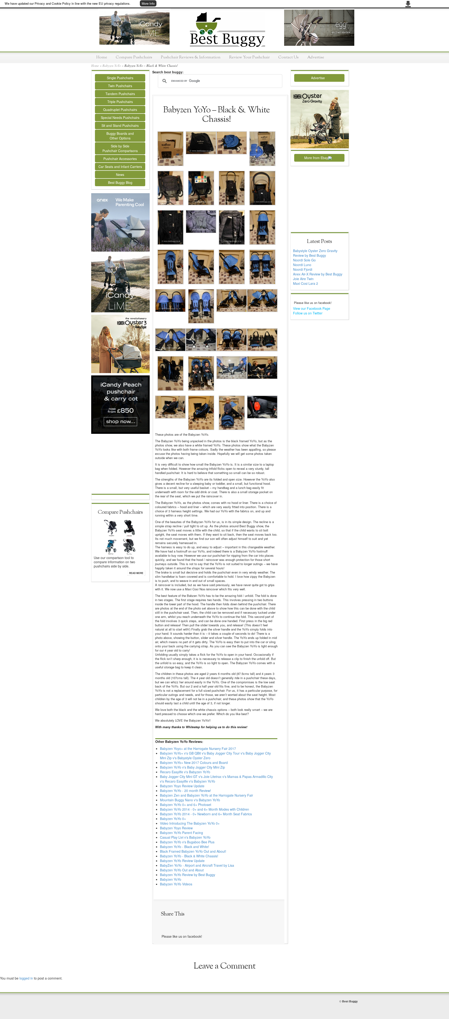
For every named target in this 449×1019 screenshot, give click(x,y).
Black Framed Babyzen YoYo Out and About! (193, 851)
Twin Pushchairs (120, 85)
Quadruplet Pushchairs (120, 109)
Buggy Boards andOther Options (120, 135)
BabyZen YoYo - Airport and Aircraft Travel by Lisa (197, 865)
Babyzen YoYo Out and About (182, 870)
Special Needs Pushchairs (120, 117)
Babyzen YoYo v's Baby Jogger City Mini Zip (192, 767)
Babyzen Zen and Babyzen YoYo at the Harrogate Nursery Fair (206, 795)
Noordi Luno (302, 264)
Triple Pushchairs (120, 101)
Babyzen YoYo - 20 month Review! (185, 790)
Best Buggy (350, 1001)
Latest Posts (319, 242)
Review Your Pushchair (249, 57)
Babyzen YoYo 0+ (173, 818)
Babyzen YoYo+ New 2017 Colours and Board (194, 762)
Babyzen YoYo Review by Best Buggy (187, 874)
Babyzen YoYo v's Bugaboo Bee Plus (187, 842)
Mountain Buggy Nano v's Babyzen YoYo (190, 800)
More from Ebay (316, 157)
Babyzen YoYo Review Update (182, 860)
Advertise (315, 57)
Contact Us (288, 57)
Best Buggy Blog (120, 182)
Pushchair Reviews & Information (191, 57)
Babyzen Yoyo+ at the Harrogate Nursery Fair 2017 (198, 748)
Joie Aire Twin (303, 278)
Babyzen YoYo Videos (176, 884)
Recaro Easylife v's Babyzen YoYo (185, 772)
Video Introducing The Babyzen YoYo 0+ (190, 823)
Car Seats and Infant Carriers (120, 166)
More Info (148, 3)
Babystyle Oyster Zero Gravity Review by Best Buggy (315, 253)
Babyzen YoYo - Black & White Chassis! (189, 856)
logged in (26, 978)
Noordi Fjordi (302, 269)
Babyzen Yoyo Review (176, 828)
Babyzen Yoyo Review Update (182, 786)
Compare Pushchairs (134, 57)
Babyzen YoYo (111, 65)
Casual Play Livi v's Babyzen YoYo (185, 837)
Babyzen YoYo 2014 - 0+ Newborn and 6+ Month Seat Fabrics (206, 814)
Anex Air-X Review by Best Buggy (317, 274)
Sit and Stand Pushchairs (120, 125)
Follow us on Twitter (307, 313)
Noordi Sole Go (304, 260)
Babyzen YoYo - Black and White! (184, 846)
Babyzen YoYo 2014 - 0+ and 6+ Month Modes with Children (204, 809)
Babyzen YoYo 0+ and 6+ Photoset (185, 804)
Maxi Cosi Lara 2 (305, 283)
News (120, 174)
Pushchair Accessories (120, 158)
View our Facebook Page (311, 308)
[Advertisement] (120, 464)
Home (101, 57)
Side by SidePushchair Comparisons (120, 148)
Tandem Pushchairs (120, 93)
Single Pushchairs (120, 77)
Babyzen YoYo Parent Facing (181, 832)
